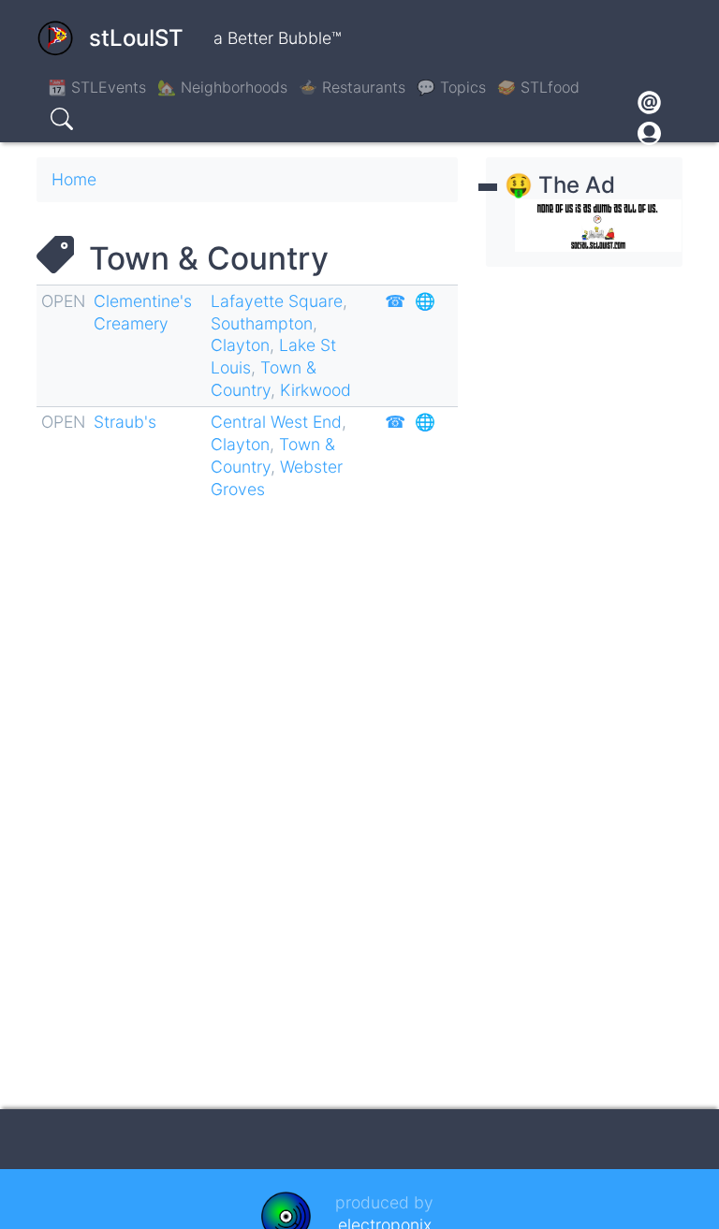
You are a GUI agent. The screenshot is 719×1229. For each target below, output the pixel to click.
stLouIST (136, 37)
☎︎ (395, 301)
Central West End (276, 422)
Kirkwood (315, 390)
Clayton (240, 345)
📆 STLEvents (97, 87)
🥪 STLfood (538, 87)
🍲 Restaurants (352, 87)
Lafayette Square (277, 301)
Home (73, 179)
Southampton (262, 323)
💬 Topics (451, 87)
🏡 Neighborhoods (222, 87)
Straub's (125, 422)
